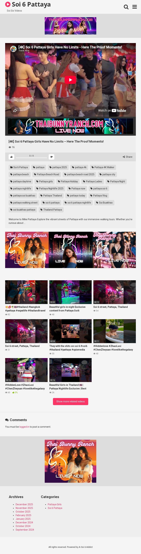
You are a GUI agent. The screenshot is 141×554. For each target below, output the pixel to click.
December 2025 (24, 504)
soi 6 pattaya (52, 202)
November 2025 (24, 508)
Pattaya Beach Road (47, 174)
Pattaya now (78, 188)
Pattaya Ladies (93, 181)
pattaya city (108, 174)
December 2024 (24, 522)
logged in (24, 426)
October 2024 (23, 526)
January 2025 (23, 519)
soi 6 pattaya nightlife (79, 202)
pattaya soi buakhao (24, 195)
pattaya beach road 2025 (80, 174)
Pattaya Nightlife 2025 (51, 188)
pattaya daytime (22, 181)
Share (128, 156)
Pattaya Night (117, 181)
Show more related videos (70, 401)
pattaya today (77, 195)
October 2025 (23, 511)
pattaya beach (21, 174)
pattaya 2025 (59, 167)
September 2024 (25, 529)
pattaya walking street (25, 202)
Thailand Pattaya (52, 209)
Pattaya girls (46, 181)
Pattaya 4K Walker (104, 167)
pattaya (39, 167)
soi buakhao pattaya (24, 209)
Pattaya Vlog (100, 195)
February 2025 (23, 515)
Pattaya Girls (55, 504)
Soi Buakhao (106, 202)
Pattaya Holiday (69, 181)
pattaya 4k (80, 167)
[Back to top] (129, 543)
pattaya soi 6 (100, 188)
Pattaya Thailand (52, 195)
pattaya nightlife (22, 188)
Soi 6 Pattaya (20, 167)
